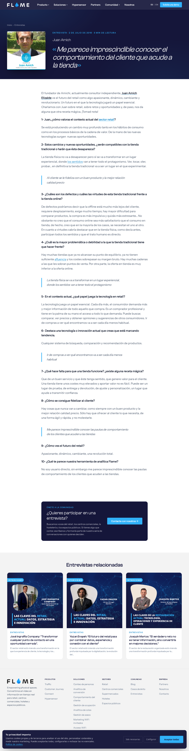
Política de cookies (14, 744)
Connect (49, 694)
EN (156, 5)
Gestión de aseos (82, 715)
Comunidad (112, 4)
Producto (43, 4)
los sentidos (75, 161)
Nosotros (129, 4)
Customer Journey (54, 689)
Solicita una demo (171, 4)
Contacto (164, 694)
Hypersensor (79, 4)
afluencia (60, 259)
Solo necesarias (133, 739)
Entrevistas (19, 25)
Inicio (9, 25)
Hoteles (106, 698)
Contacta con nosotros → (124, 521)
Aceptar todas (171, 739)
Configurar (151, 739)
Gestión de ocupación (84, 705)
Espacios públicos (111, 703)
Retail (105, 684)
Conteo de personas (83, 684)
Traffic (48, 684)
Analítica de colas (82, 710)
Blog (133, 684)
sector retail (106, 119)
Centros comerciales (112, 689)
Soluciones (60, 4)
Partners (95, 4)
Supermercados (110, 694)
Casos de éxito (138, 689)
